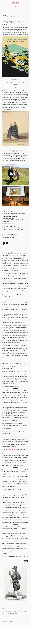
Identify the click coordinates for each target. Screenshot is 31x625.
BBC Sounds (11, 223)
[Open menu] (15, 7)
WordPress (11, 621)
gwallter (15, 3)
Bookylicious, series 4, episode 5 (9, 227)
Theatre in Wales (14, 449)
